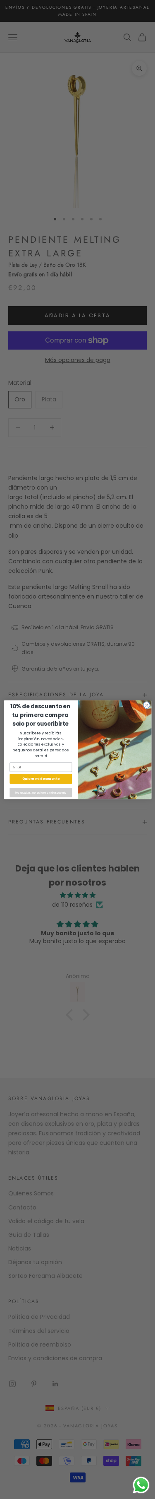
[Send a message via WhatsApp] (141, 1485)
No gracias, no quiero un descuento (40, 792)
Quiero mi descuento (41, 778)
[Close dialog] (146, 705)
